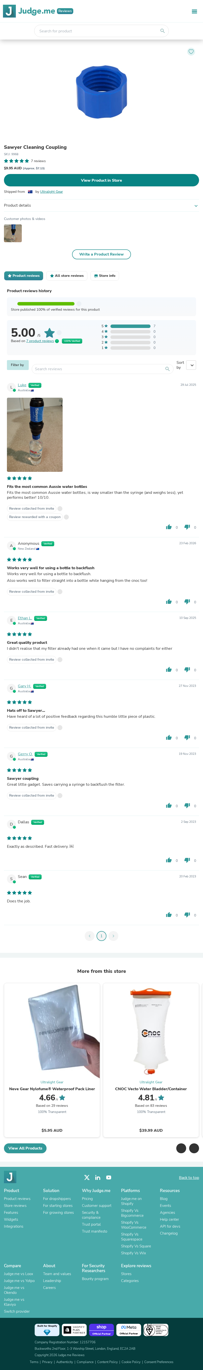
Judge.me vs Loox (18, 1273)
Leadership (52, 1280)
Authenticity (64, 1362)
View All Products (25, 1148)
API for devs (170, 1226)
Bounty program (95, 1278)
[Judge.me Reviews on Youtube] (109, 1177)
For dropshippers (57, 1198)
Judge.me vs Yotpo (19, 1280)
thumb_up (169, 527)
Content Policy (107, 1362)
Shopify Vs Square (136, 1246)
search (163, 31)
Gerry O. (25, 754)
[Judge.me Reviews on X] (87, 1177)
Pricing (87, 1198)
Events (165, 1205)
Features (11, 1212)
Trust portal (91, 1224)
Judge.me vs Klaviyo (14, 1302)
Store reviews (15, 1205)
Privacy (47, 1362)
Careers (49, 1287)
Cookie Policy (131, 1362)
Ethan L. (25, 618)
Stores (126, 1273)
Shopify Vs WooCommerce (133, 1225)
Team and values (57, 1273)
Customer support (96, 1205)
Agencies (167, 1212)
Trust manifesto (94, 1231)
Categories (130, 1280)
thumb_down (187, 527)
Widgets (11, 1219)
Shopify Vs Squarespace (131, 1237)
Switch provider (17, 1311)
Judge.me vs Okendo (14, 1290)
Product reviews (17, 1198)
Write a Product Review (101, 254)
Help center (169, 1219)
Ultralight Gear (51, 191)
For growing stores (58, 1212)
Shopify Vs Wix (133, 1253)
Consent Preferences (158, 1362)
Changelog (169, 1233)
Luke (22, 385)
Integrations (13, 1226)
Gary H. (24, 686)
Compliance (85, 1362)
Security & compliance (91, 1215)
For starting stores (58, 1205)
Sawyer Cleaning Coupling (35, 147)
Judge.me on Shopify (131, 1201)
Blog (164, 1198)
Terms (34, 1362)
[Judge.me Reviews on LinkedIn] (98, 1177)
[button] (181, 1148)
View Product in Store (101, 180)
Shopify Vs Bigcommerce (132, 1213)
